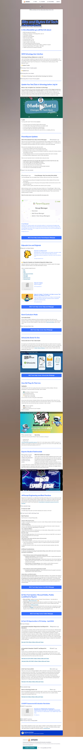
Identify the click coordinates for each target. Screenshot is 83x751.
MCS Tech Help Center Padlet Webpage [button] (41, 613)
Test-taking (25, 276)
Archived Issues (46, 728)
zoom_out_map (61, 27)
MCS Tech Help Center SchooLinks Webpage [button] (41, 375)
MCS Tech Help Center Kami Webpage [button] (41, 330)
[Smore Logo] (26, 2)
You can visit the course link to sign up (29, 442)
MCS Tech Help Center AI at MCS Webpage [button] (41, 587)
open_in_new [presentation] (59, 68)
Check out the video (50, 322)
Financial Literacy (26, 279)
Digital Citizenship (26, 277)
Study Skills (25, 275)
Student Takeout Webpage (39, 347)
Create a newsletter (30, 747)
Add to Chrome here (33, 600)
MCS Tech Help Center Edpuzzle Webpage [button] (41, 306)
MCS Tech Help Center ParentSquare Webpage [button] (41, 237)
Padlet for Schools (34, 604)
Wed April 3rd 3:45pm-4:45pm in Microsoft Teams (32, 696)
